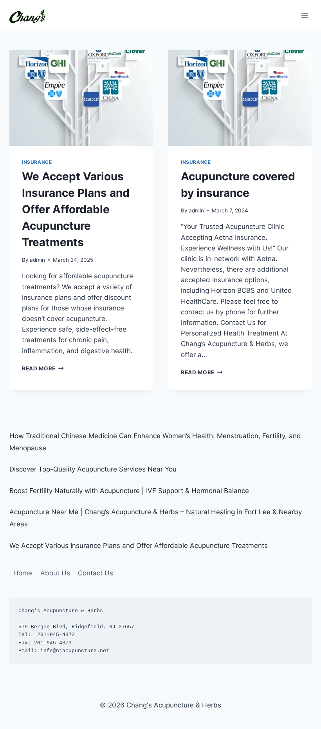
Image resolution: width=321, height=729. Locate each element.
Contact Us (95, 573)
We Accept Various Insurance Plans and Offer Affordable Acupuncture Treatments (76, 209)
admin (37, 260)
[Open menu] (304, 15)
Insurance (37, 162)
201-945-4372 (56, 635)
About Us (55, 573)
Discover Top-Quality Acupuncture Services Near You (93, 469)
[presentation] (81, 98)
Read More (43, 368)
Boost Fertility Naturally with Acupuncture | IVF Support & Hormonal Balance (129, 491)
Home (22, 573)
